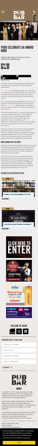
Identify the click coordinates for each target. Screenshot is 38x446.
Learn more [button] (26, 438)
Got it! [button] (19, 442)
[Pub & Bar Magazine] (19, 15)
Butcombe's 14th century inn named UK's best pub (17, 194)
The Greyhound (6, 91)
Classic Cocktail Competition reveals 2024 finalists (17, 224)
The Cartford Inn (10, 105)
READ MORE (5, 199)
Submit (6, 367)
